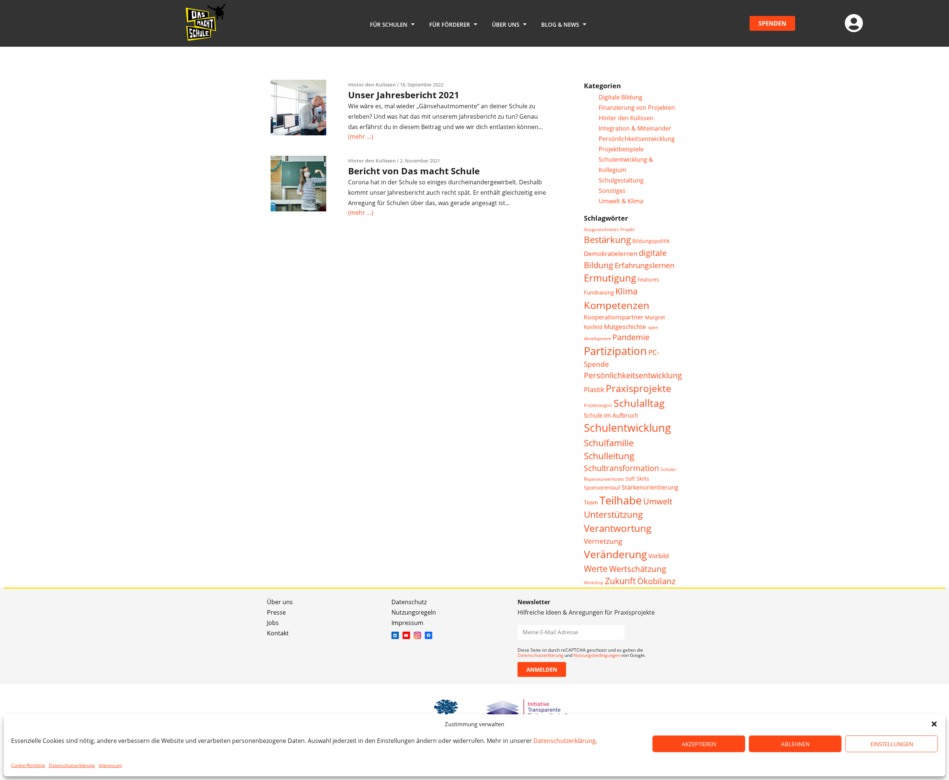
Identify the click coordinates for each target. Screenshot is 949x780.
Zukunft (620, 581)
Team (591, 502)
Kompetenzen (616, 305)
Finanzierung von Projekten (637, 107)
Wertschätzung (637, 568)
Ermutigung (610, 277)
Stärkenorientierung (650, 487)
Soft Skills (637, 478)
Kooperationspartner (614, 317)
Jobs (273, 623)
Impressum (110, 765)
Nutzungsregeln (413, 612)
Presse (276, 612)
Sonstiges (612, 191)
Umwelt (657, 501)
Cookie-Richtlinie (28, 765)
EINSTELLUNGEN (891, 744)
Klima (626, 291)
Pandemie (630, 337)
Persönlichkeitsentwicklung (637, 139)
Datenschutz (409, 602)
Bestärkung (607, 240)
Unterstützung (613, 514)
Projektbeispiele (621, 149)
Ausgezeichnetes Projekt (609, 229)
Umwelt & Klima (621, 201)
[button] (934, 724)
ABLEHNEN (795, 744)
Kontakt (278, 633)
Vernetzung (603, 541)
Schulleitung (609, 456)
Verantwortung (617, 528)
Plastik (594, 389)
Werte (596, 569)
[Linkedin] (395, 635)
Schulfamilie (609, 443)
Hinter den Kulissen (372, 84)
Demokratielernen (610, 253)
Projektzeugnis (598, 405)
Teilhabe (620, 500)
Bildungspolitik (650, 240)
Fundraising (599, 292)
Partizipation (615, 350)
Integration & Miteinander (635, 128)
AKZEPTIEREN (699, 744)
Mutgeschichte (625, 326)
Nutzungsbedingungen (596, 655)
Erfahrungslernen (644, 265)
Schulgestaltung (621, 180)
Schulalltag (639, 403)
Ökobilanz (656, 581)
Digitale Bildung (620, 97)
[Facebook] (428, 635)
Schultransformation (621, 468)
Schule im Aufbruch (611, 415)
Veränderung (615, 554)
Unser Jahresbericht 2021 (403, 95)
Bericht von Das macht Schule (414, 171)
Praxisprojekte (638, 388)
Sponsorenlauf (602, 487)
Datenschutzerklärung (564, 741)
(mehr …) (360, 136)
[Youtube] (406, 635)
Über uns (280, 602)
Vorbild (658, 556)
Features (648, 279)
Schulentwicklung (627, 427)
